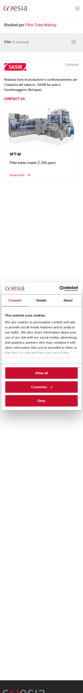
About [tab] (68, 300)
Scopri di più (17, 175)
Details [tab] (41, 300)
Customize (39, 387)
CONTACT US (14, 99)
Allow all (41, 373)
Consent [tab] (15, 300)
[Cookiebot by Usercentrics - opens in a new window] (59, 288)
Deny (41, 401)
